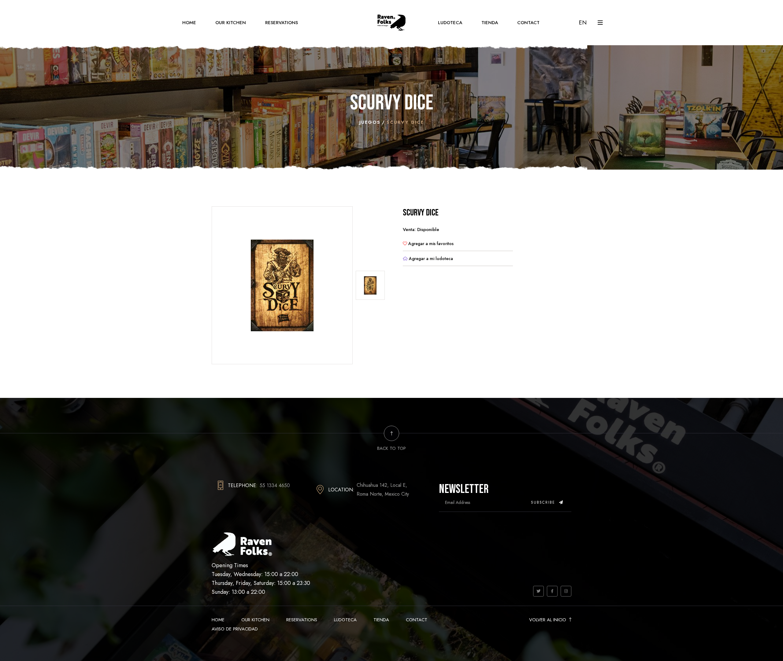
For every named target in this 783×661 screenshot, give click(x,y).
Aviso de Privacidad (235, 629)
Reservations (281, 22)
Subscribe (544, 502)
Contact (528, 22)
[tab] (370, 285)
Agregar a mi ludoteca (430, 258)
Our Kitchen (230, 22)
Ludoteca (450, 22)
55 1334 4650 (275, 485)
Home (189, 22)
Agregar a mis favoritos (430, 244)
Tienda (489, 22)
